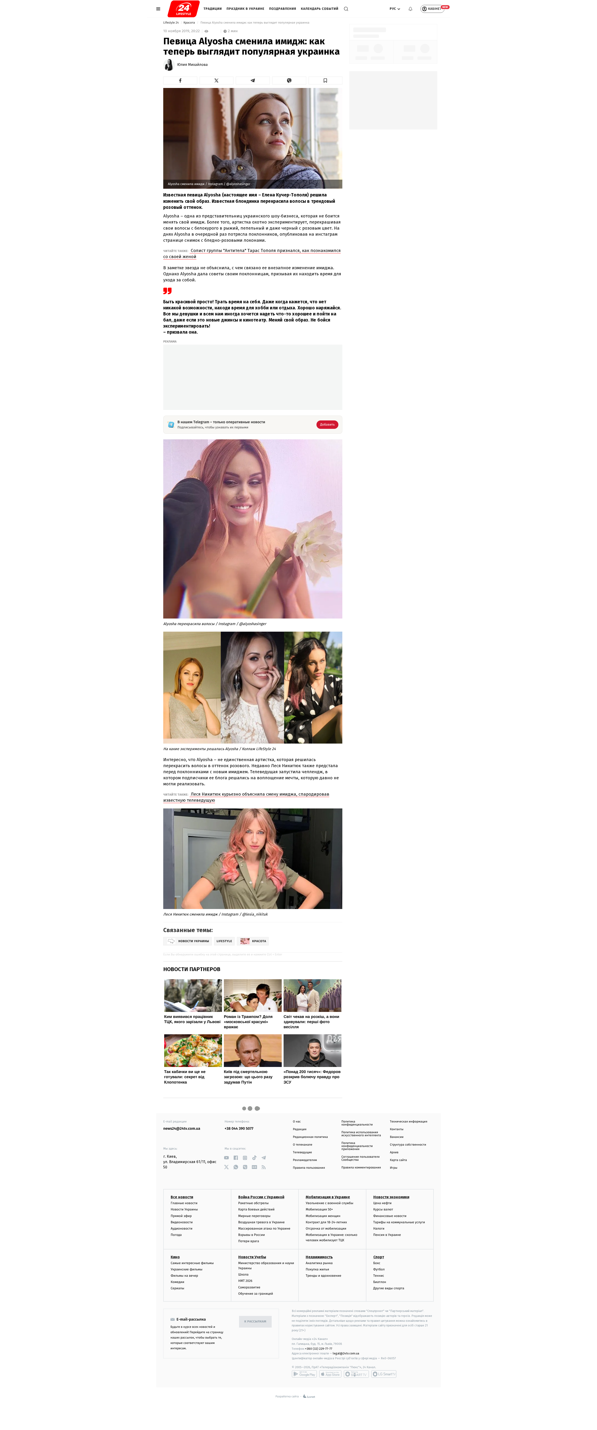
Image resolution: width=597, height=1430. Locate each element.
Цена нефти (382, 1203)
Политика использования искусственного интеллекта (361, 1134)
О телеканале (302, 1144)
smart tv (356, 1374)
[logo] (183, 9)
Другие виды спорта (388, 1288)
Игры (393, 1167)
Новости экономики (391, 1197)
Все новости (182, 1197)
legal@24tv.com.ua (346, 1353)
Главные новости (184, 1203)
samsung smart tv (383, 1374)
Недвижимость (319, 1257)
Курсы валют (383, 1209)
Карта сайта (398, 1160)
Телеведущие (302, 1152)
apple (330, 1374)
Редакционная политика (310, 1137)
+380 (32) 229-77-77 (318, 1348)
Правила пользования (309, 1167)
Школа (243, 1274)
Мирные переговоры (254, 1216)
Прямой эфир (181, 1216)
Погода (176, 1235)
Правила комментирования (361, 1167)
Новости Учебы (252, 1257)
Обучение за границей (255, 1294)
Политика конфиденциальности (357, 1123)
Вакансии (396, 1137)
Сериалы (177, 1288)
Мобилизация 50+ (319, 1209)
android (304, 1374)
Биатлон (379, 1282)
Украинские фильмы (186, 1269)
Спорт (378, 1257)
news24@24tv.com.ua (181, 1128)
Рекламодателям (305, 1160)
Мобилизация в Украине (328, 1197)
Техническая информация (408, 1121)
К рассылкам (255, 1321)
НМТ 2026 (245, 1281)
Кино (175, 1257)
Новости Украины (184, 1209)
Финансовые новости (389, 1216)
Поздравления (282, 9)
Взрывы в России (251, 1235)
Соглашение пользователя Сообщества (360, 1158)
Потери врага (248, 1241)
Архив (394, 1152)
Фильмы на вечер (184, 1276)
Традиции (213, 9)
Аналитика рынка (319, 1263)
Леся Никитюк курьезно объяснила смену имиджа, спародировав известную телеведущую (246, 797)
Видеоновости (182, 1222)
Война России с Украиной (261, 1197)
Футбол (379, 1269)
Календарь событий (319, 9)
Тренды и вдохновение (323, 1276)
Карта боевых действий (256, 1209)
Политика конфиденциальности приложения (357, 1146)
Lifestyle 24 (171, 22)
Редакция (299, 1129)
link (226, 1158)
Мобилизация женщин (323, 1216)
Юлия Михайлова (192, 65)
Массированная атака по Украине (264, 1229)
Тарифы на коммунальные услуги (399, 1222)
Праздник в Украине (245, 9)
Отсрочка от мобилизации (326, 1229)
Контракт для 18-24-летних (326, 1222)
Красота (190, 22)
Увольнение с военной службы (329, 1203)
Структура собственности (408, 1144)
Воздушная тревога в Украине (261, 1222)
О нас (297, 1121)
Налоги (379, 1229)
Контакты (396, 1129)
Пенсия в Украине (387, 1235)
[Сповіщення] (410, 9)
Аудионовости (181, 1229)
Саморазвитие (249, 1287)
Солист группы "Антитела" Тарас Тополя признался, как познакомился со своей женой (252, 253)
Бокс (376, 1263)
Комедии (177, 1282)
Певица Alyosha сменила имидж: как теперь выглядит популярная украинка (255, 22)
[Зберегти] (325, 80)
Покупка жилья (317, 1269)
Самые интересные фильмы (192, 1263)
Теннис (378, 1276)
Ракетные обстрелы (253, 1203)
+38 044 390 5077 (239, 1128)
